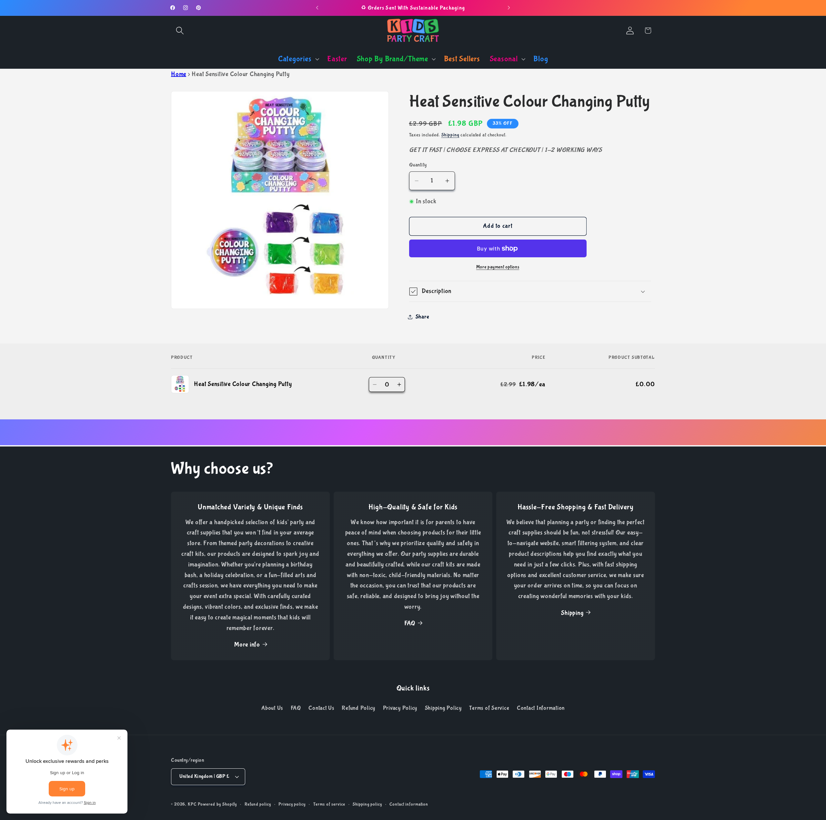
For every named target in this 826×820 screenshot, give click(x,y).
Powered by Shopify (217, 804)
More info (247, 644)
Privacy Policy (400, 708)
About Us (272, 708)
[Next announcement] (509, 7)
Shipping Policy (443, 708)
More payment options (497, 267)
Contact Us (321, 708)
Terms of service (329, 804)
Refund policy (258, 804)
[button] (180, 30)
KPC (192, 804)
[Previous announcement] (317, 7)
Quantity (418, 165)
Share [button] (422, 317)
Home (178, 74)
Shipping (450, 135)
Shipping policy (367, 804)
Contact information (408, 804)
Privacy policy (291, 804)
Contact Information (541, 708)
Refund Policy (358, 708)
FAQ (409, 623)
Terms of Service (489, 708)
